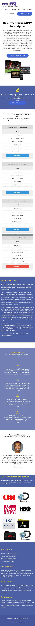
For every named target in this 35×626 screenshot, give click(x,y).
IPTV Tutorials (21, 9)
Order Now (29, 9)
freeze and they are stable (8, 330)
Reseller (14, 9)
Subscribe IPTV (17, 155)
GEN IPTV (7, 9)
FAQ (6, 13)
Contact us (12, 13)
